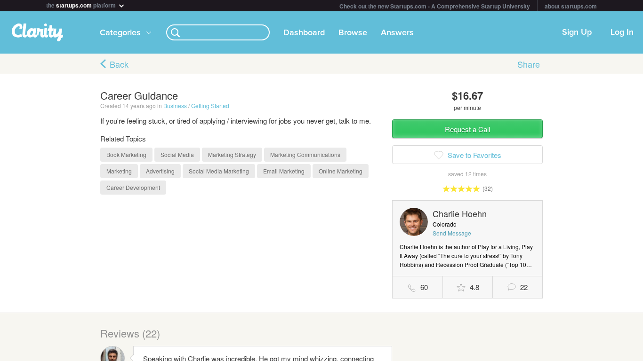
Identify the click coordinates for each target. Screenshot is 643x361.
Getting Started (210, 106)
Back (119, 64)
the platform (81, 4)
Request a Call (467, 129)
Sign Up (577, 32)
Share (528, 64)
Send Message (452, 233)
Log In (622, 32)
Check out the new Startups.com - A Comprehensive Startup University (434, 6)
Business (175, 106)
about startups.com (571, 6)
